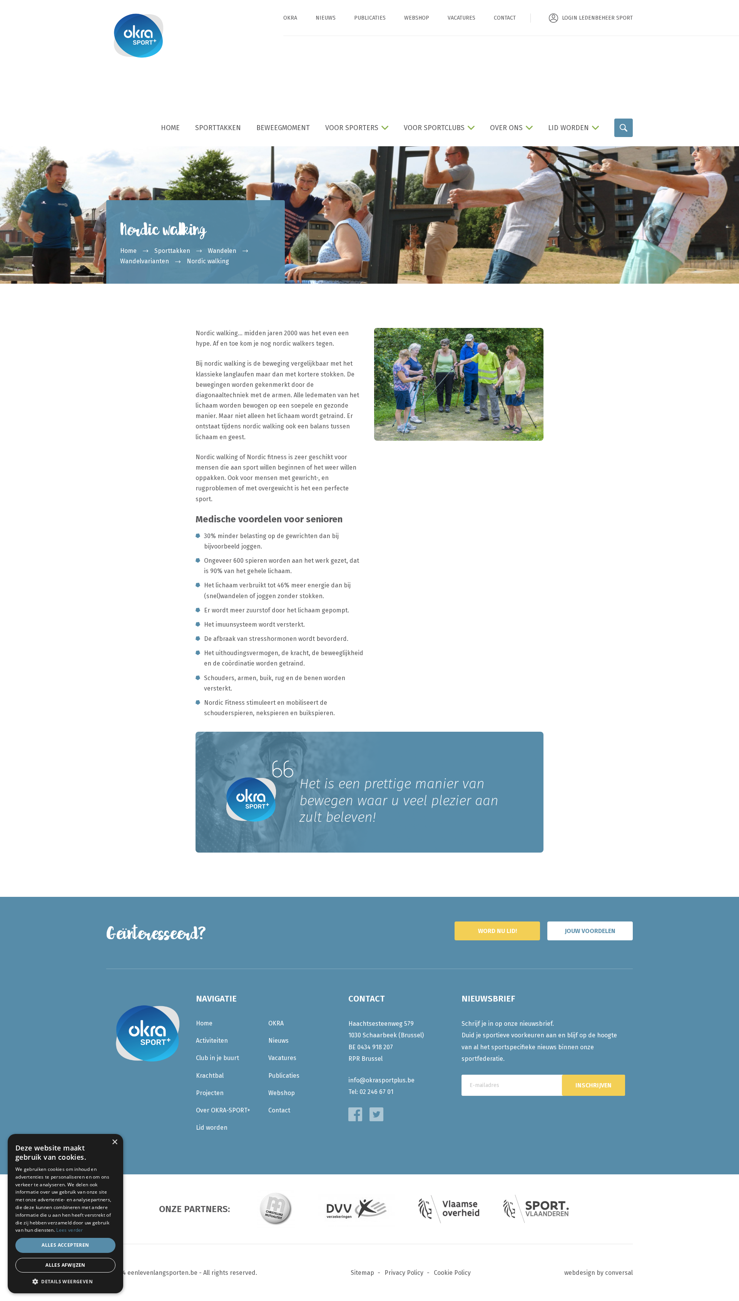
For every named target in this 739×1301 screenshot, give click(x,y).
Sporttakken (218, 128)
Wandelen (222, 250)
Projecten (210, 1093)
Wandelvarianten (144, 261)
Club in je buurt (217, 1058)
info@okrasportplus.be (381, 1080)
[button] (65, 1282)
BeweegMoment (283, 128)
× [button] (114, 1142)
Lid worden (568, 128)
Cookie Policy (452, 1272)
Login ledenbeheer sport (597, 18)
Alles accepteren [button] (65, 1245)
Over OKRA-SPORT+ (223, 1110)
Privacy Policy (404, 1272)
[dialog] (65, 1213)
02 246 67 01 (376, 1091)
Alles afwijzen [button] (65, 1265)
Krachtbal (210, 1075)
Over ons (506, 128)
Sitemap (362, 1272)
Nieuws (326, 18)
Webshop (416, 18)
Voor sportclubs (434, 128)
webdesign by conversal (598, 1272)
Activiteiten (212, 1040)
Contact (505, 18)
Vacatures (461, 18)
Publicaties (370, 18)
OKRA (290, 18)
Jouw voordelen (590, 931)
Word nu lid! (497, 931)
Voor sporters (351, 128)
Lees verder (69, 1230)
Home (170, 128)
